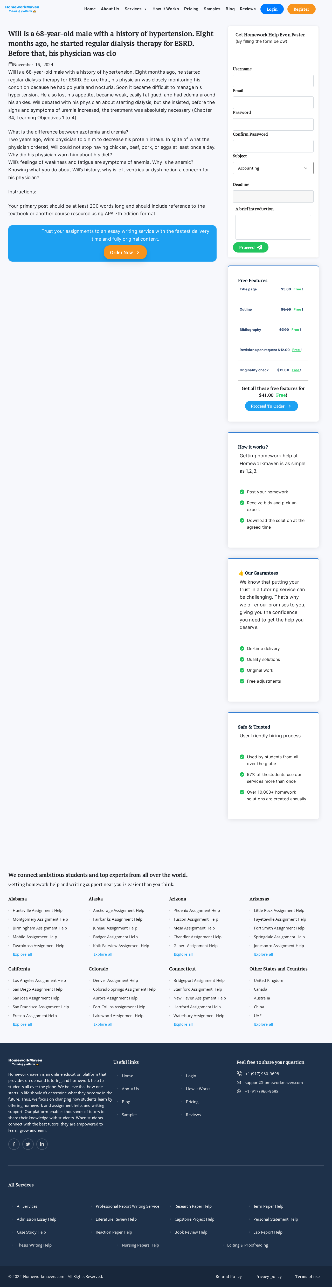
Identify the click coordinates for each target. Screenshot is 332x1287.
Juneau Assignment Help (115, 928)
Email (238, 90)
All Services (27, 1206)
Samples (212, 8)
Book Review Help (191, 1232)
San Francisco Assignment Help (41, 1006)
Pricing (191, 8)
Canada (260, 989)
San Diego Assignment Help (38, 989)
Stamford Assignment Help (198, 989)
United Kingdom (268, 980)
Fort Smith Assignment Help (279, 928)
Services (133, 8)
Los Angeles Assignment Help (39, 980)
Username (242, 69)
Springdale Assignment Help (279, 936)
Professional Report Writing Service (127, 1206)
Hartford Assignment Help (197, 1006)
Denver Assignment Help (115, 980)
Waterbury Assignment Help (199, 1015)
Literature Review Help (116, 1219)
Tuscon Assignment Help (196, 919)
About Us (110, 8)
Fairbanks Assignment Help (117, 919)
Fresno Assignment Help (35, 1015)
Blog (230, 8)
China (259, 1006)
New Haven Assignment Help (200, 998)
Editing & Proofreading (247, 1245)
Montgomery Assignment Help (40, 919)
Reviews (248, 8)
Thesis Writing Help (34, 1245)
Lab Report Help (267, 1232)
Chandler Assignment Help (198, 936)
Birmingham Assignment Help (40, 928)
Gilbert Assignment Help (196, 945)
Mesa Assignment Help (194, 928)
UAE (257, 1015)
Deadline (241, 184)
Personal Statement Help (275, 1219)
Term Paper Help (268, 1206)
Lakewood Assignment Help (118, 1015)
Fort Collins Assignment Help (119, 1006)
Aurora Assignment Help (115, 998)
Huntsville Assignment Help (38, 910)
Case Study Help (31, 1232)
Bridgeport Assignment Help (199, 980)
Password (242, 112)
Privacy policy (268, 1276)
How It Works (166, 8)
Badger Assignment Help (115, 936)
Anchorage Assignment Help (118, 910)
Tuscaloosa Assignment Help (38, 945)
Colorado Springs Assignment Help (124, 989)
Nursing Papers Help (140, 1245)
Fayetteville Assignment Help (280, 919)
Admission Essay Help (37, 1219)
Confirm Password (250, 134)
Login (191, 1075)
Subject (240, 156)
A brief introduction (255, 209)
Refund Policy (229, 1276)
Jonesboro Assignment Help (279, 945)
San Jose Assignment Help (36, 998)
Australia (262, 998)
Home (90, 8)
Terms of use (307, 1276)
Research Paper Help (193, 1206)
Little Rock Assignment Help (279, 910)
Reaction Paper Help (114, 1232)
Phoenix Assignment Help (197, 910)
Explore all (22, 954)
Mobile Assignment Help (35, 936)
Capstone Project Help (195, 1219)
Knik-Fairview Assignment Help (121, 945)
